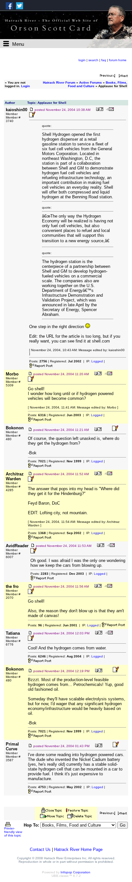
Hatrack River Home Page (78, 849)
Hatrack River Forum (59, 82)
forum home (118, 60)
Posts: (38, 361)
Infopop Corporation (75, 872)
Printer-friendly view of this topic (13, 832)
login (82, 60)
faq (103, 60)
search (93, 60)
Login (25, 86)
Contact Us (40, 849)
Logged (97, 361)
